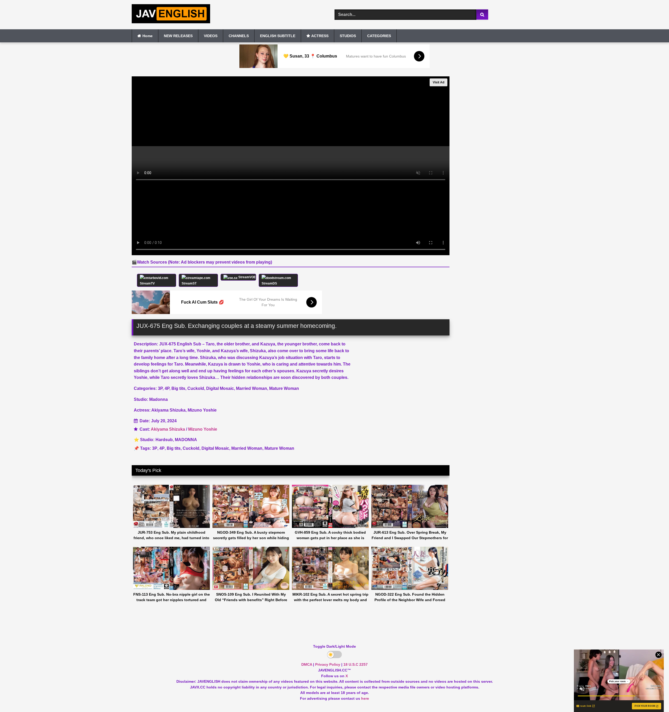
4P (162, 448)
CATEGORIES (379, 36)
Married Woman (246, 448)
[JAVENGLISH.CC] (171, 14)
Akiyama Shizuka (168, 429)
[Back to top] (653, 696)
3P (154, 448)
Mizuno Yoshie (202, 429)
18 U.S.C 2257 (355, 664)
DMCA (306, 664)
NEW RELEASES (178, 36)
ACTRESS (319, 36)
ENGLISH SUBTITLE (277, 36)
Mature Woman (279, 448)
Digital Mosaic (215, 448)
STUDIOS (348, 36)
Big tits (174, 448)
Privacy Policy (327, 664)
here (365, 698)
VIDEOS (210, 36)
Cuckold (191, 448)
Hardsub (164, 439)
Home (147, 36)
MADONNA (186, 439)
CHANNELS (239, 36)
